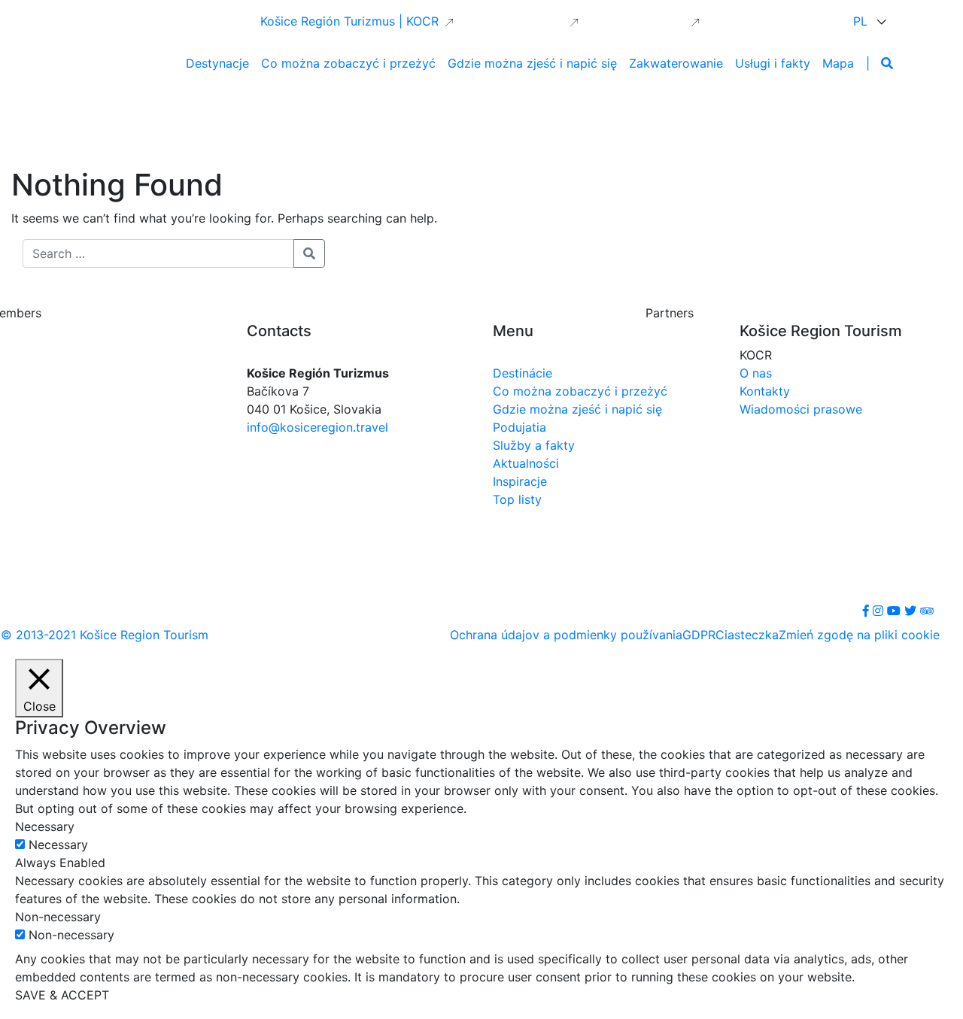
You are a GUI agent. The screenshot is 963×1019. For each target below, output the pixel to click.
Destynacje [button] (217, 63)
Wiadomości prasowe (801, 409)
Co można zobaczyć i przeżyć (580, 391)
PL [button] (862, 21)
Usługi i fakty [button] (772, 63)
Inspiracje (520, 481)
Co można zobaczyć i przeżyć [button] (348, 63)
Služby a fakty (534, 445)
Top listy (517, 499)
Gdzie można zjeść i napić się (577, 409)
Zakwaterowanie (676, 63)
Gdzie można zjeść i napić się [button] (532, 63)
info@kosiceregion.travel (317, 427)
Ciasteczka (747, 634)
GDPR (698, 634)
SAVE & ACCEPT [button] (62, 994)
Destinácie (522, 373)
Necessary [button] (44, 826)
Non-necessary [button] (58, 916)
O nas (756, 373)
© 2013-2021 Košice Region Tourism (104, 634)
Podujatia (519, 427)
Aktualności (526, 463)
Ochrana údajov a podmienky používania (566, 634)
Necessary (58, 844)
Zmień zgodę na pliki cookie (859, 634)
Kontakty (765, 391)
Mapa (838, 63)
